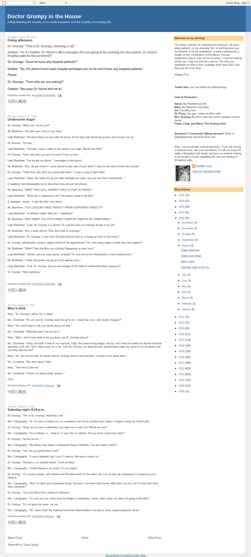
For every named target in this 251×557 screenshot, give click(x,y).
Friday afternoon (20, 40)
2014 (182, 357)
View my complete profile (206, 171)
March (186, 297)
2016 (182, 345)
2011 (182, 374)
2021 (182, 316)
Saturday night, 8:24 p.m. (26, 409)
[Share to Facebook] (21, 101)
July (184, 274)
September (188, 239)
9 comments (48, 516)
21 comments (48, 284)
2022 (182, 218)
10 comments (48, 95)
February (187, 303)
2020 (182, 322)
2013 (182, 362)
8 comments (48, 385)
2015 (182, 351)
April (185, 292)
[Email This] (9, 101)
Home (85, 537)
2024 (182, 206)
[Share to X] (17, 101)
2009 (182, 385)
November (188, 228)
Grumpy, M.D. (204, 166)
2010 (182, 380)
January (187, 309)
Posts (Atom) (31, 544)
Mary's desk (16, 308)
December (188, 222)
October (187, 234)
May (184, 286)
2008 (182, 391)
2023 (182, 212)
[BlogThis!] (13, 101)
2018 (182, 334)
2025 (182, 200)
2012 (182, 368)
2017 (182, 339)
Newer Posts (15, 537)
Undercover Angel (21, 119)
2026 (182, 195)
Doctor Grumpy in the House (44, 16)
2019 (182, 328)
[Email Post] (59, 95)
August (186, 245)
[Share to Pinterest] (24, 101)
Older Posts (155, 537)
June (185, 280)
